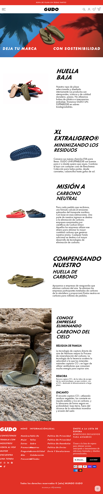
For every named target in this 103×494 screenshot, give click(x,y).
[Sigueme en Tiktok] (4, 466)
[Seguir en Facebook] (1, 462)
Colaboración (37, 455)
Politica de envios (56, 447)
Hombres (25, 436)
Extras (24, 443)
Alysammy (56, 487)
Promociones (27, 447)
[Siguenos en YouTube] (1, 466)
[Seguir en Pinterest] (12, 462)
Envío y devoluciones (58, 451)
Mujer (24, 439)
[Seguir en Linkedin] (8, 462)
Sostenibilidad (37, 451)
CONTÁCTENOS (8, 435)
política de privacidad (58, 439)
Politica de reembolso (58, 443)
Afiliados (34, 459)
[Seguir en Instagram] (4, 462)
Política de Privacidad (58, 436)
